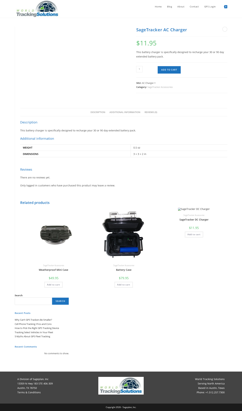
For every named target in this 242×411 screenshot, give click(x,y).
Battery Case (123, 269)
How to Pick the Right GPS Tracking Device (37, 328)
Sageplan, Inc (41, 379)
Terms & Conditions (29, 392)
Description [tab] (98, 112)
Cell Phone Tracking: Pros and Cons (33, 324)
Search (19, 295)
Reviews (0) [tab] (151, 112)
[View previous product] (224, 29)
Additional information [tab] (124, 112)
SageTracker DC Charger (194, 219)
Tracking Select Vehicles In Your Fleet (34, 332)
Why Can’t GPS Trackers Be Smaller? (33, 319)
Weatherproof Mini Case (53, 269)
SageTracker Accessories (160, 87)
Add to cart (169, 69)
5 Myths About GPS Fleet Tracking (32, 336)
